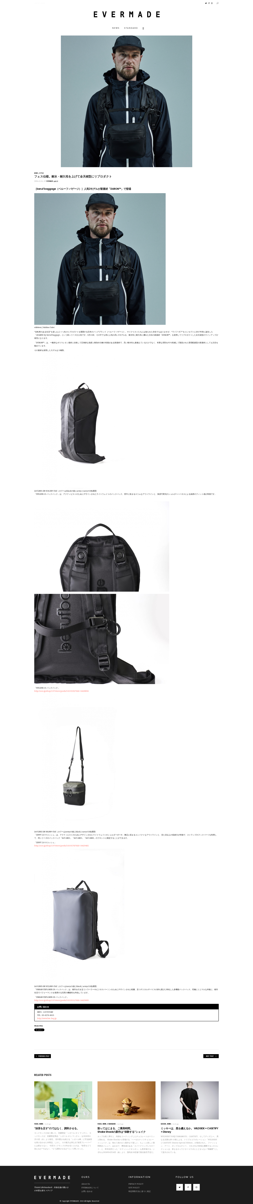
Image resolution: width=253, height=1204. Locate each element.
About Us (85, 1184)
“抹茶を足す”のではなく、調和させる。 (56, 1128)
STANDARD (111, 1124)
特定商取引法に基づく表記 (139, 1191)
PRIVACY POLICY (135, 1184)
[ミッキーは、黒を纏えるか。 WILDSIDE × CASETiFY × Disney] (190, 1100)
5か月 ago (176, 1124)
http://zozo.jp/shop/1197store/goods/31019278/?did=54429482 (61, 845)
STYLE (41, 173)
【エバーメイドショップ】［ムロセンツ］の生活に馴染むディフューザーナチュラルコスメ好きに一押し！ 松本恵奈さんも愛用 (49, 3)
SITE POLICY (134, 1187)
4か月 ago (120, 1124)
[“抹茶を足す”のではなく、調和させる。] (63, 1100)
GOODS (163, 1124)
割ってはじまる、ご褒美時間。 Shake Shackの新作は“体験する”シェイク (125, 1130)
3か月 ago (48, 1124)
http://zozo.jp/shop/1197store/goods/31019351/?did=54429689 (61, 1000)
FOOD (36, 1124)
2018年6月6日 (39, 181)
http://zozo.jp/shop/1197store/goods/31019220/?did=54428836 (61, 691)
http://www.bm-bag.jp (47, 1018)
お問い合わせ (87, 1191)
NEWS (36, 173)
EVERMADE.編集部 (52, 181)
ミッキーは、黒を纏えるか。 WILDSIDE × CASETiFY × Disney (189, 1130)
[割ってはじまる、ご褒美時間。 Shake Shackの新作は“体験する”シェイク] (126, 1100)
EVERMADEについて (90, 1187)
